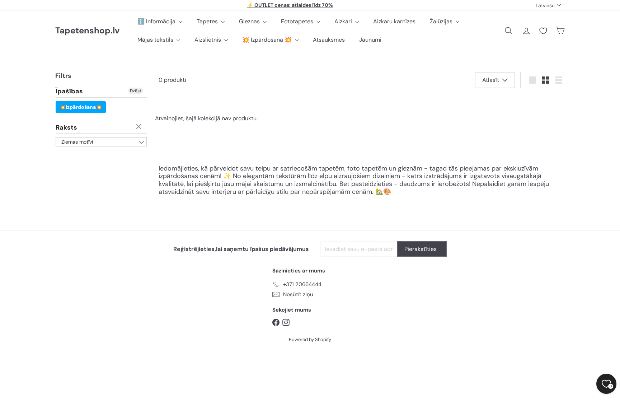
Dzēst (135, 91)
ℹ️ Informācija (157, 21)
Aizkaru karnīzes (394, 21)
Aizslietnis (208, 39)
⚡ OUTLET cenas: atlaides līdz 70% (290, 5)
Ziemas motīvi (77, 142)
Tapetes (208, 21)
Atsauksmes (329, 39)
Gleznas (250, 21)
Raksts (66, 127)
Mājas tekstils (156, 39)
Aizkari (343, 21)
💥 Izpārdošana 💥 (267, 39)
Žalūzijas (442, 21)
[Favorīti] (543, 31)
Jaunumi (370, 39)
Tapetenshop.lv (87, 30)
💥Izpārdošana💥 (81, 107)
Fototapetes (298, 21)
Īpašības (69, 91)
